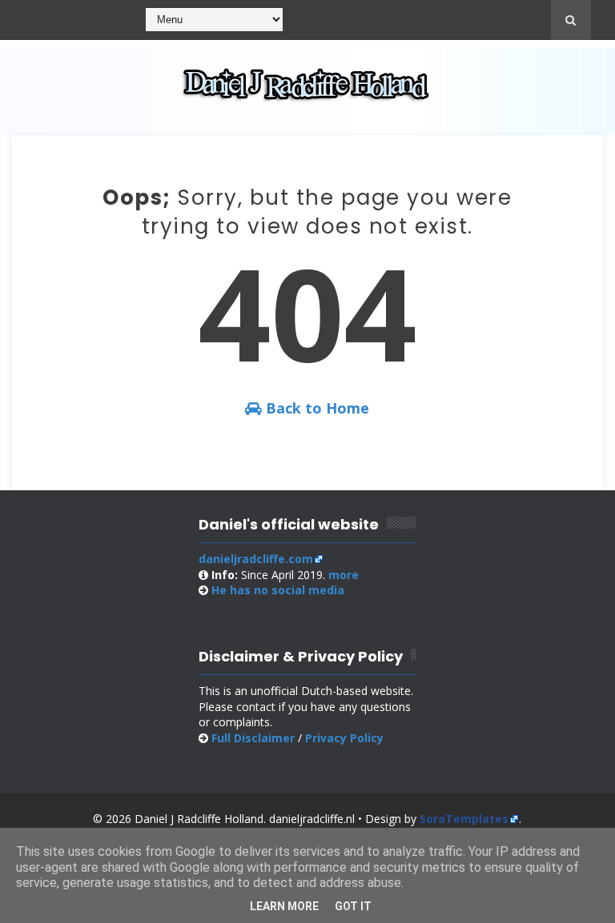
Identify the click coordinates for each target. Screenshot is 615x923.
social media (277, 589)
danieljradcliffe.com (256, 558)
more (343, 574)
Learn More (284, 906)
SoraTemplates (464, 818)
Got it (353, 906)
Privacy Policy (344, 737)
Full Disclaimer (253, 737)
